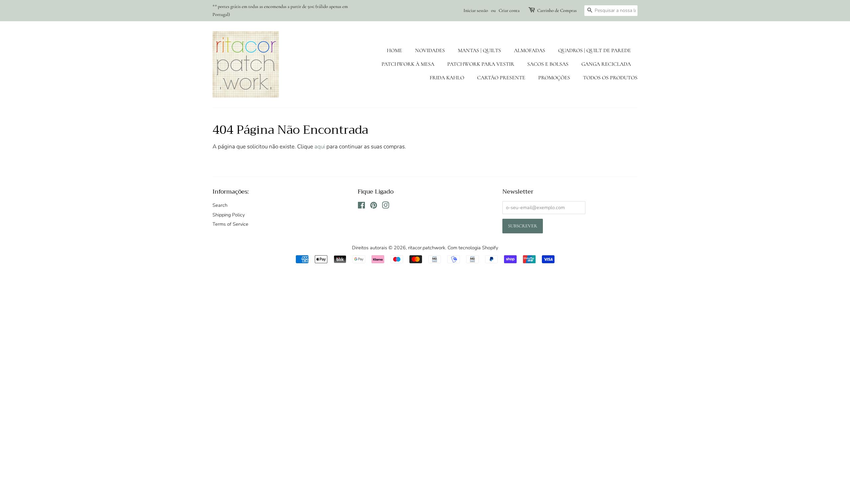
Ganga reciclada (606, 64)
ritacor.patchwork (426, 247)
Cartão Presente (501, 77)
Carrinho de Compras (557, 10)
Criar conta (509, 10)
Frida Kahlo (447, 77)
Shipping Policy (228, 214)
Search (219, 205)
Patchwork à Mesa (408, 64)
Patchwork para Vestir (480, 64)
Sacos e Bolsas (547, 64)
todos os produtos (610, 77)
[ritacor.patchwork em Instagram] (385, 206)
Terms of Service (230, 224)
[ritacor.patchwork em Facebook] (361, 206)
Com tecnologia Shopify (473, 247)
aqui (319, 146)
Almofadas (529, 50)
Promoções (554, 77)
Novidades (430, 50)
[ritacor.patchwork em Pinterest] (373, 206)
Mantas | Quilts (479, 50)
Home (394, 50)
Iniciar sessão (476, 10)
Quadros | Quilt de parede (594, 50)
